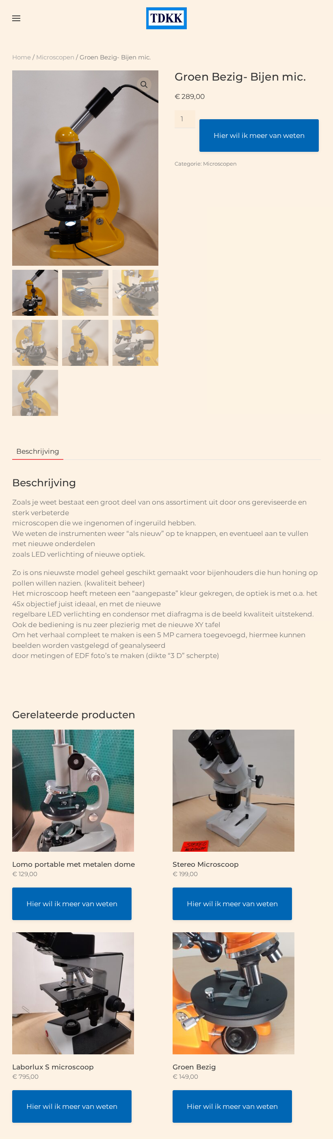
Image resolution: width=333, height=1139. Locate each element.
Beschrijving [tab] (37, 451)
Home (21, 57)
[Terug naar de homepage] (166, 18)
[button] (16, 18)
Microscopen (55, 57)
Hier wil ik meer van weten (259, 135)
